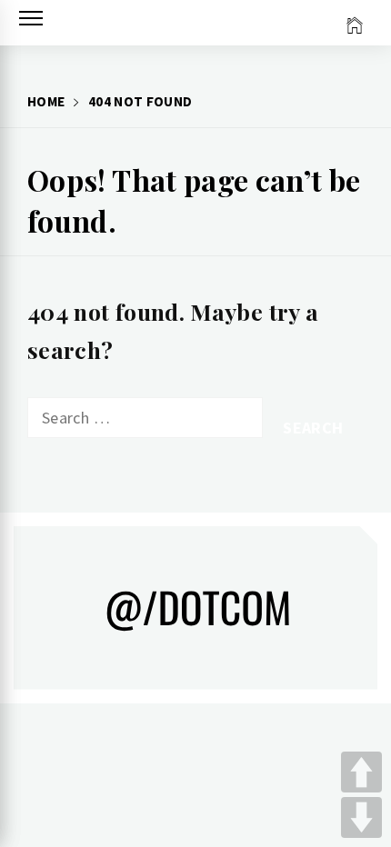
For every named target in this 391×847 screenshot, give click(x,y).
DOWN (361, 817)
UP (361, 772)
